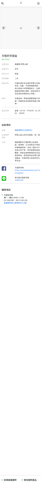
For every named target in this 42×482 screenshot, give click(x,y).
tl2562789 (19, 180)
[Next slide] (38, 28)
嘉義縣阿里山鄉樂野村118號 (15, 203)
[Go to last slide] (3, 28)
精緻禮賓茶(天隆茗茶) (23, 130)
